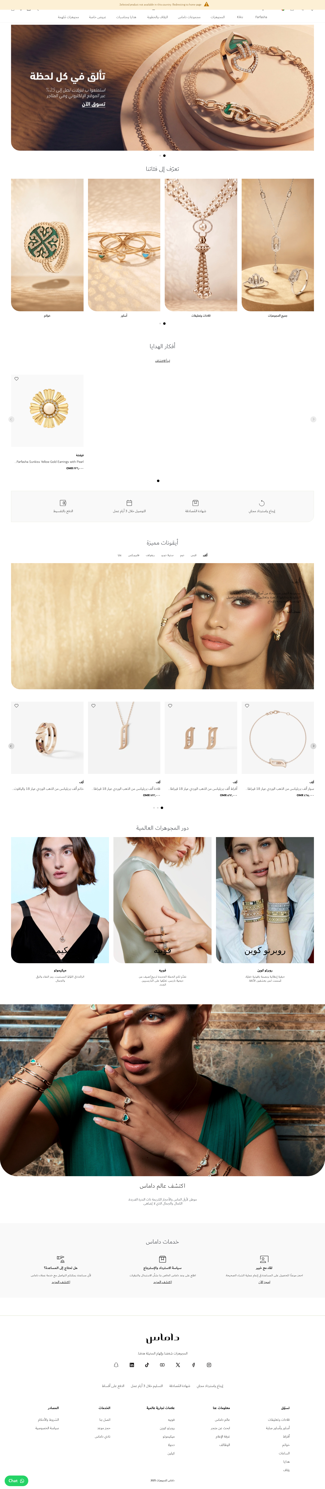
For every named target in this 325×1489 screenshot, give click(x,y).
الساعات (284, 1453)
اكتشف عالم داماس (162, 1186)
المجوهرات (218, 17)
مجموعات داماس (189, 17)
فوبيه (162, 970)
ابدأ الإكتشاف (162, 361)
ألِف (81, 782)
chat (13, 1481)
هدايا (286, 1461)
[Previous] (11, 746)
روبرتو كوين (265, 970)
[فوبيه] (162, 961)
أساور (124, 315)
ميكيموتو (60, 970)
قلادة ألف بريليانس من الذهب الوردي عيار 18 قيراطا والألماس (127, 791)
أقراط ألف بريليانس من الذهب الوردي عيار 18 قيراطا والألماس (203, 791)
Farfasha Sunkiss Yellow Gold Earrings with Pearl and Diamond (50, 464)
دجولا (171, 1445)
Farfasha (260, 17)
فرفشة (80, 455)
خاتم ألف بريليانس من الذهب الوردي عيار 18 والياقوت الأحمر (49, 791)
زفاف (286, 1470)
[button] (16, 380)
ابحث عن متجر (220, 1428)
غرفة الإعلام (223, 1436)
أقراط (286, 1436)
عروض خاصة (97, 17)
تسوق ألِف (294, 611)
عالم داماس (222, 1420)
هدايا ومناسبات (126, 17)
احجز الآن (264, 1282)
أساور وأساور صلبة (278, 1428)
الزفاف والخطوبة (157, 17)
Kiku (239, 17)
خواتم (47, 315)
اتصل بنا (104, 1420)
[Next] (313, 746)
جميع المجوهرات (277, 315)
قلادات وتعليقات (200, 315)
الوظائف (224, 1445)
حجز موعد (103, 1428)
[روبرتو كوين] (265, 961)
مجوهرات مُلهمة (68, 17)
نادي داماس (102, 1436)
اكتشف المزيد (162, 1282)
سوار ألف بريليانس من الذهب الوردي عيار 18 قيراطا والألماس (281, 791)
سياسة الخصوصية (47, 1428)
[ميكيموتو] (60, 961)
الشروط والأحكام (48, 1420)
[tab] (164, 155)
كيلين (171, 1453)
